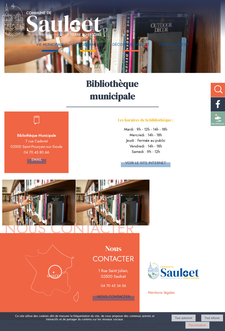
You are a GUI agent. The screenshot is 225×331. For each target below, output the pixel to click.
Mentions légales (161, 292)
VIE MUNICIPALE (50, 44)
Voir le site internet (145, 162)
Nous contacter (113, 296)
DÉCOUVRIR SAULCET (131, 44)
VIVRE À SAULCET (173, 44)
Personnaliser (197, 325)
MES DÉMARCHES (88, 44)
